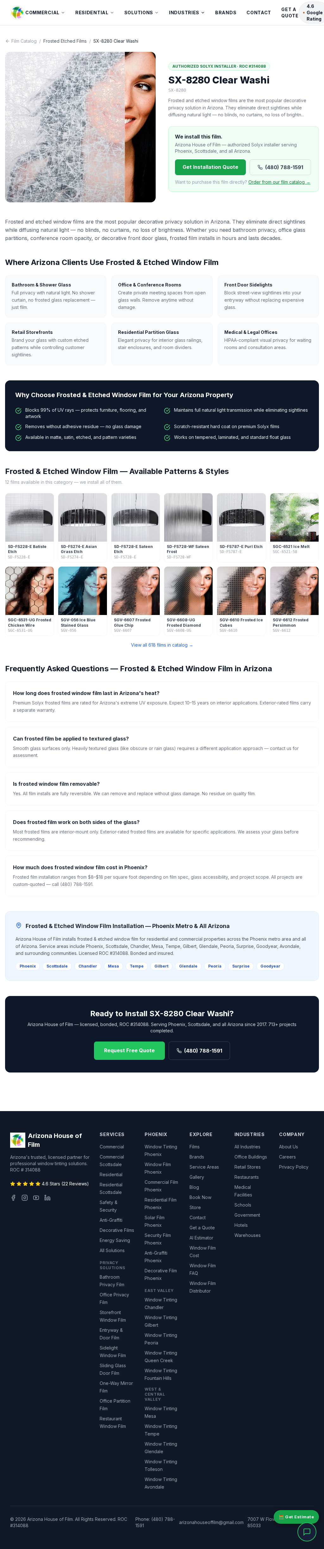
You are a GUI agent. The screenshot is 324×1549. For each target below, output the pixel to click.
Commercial (42, 12)
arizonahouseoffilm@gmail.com (211, 1522)
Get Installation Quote (210, 167)
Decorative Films (117, 1230)
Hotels (241, 1225)
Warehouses (247, 1235)
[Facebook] (13, 1198)
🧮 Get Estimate (296, 1516)
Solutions (138, 12)
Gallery (197, 1177)
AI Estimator (201, 1237)
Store (195, 1207)
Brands (225, 12)
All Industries (247, 1146)
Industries (184, 12)
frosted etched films (65, 41)
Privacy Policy (293, 1167)
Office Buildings (250, 1156)
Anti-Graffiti (111, 1220)
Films (195, 1146)
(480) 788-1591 (284, 167)
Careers (287, 1156)
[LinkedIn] (47, 1198)
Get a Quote (290, 12)
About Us (288, 1146)
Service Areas (204, 1167)
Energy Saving (115, 1240)
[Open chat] (306, 1531)
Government (247, 1215)
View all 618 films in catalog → (162, 645)
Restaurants (246, 1177)
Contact (258, 12)
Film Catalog (24, 41)
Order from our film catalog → (279, 182)
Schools (242, 1205)
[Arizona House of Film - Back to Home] (17, 12)
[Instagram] (25, 1198)
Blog (194, 1187)
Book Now (200, 1197)
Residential (92, 12)
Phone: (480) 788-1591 (155, 1522)
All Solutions (112, 1250)
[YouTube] (36, 1198)
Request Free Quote (129, 1050)
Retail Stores (247, 1167)
